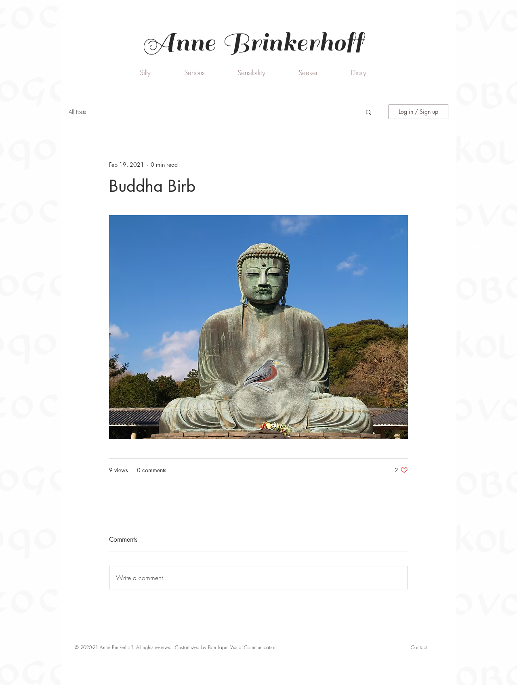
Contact (419, 647)
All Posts (77, 112)
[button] (368, 112)
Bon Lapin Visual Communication (242, 647)
